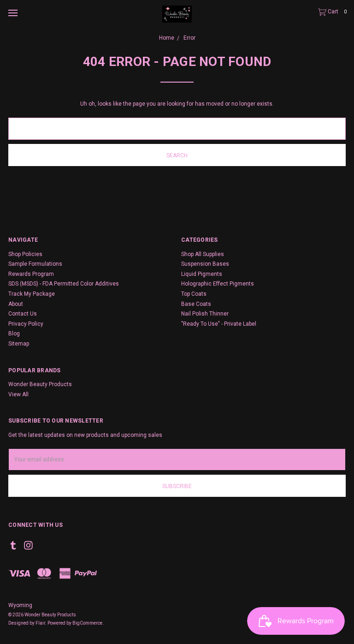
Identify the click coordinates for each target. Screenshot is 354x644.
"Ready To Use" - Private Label (218, 324)
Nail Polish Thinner (205, 313)
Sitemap (18, 343)
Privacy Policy (25, 324)
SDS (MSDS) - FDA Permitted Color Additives (63, 283)
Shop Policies (25, 254)
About (15, 304)
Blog (14, 333)
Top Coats (193, 294)
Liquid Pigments (201, 274)
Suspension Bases (205, 264)
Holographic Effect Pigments (217, 283)
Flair (40, 623)
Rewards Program (31, 274)
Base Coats (196, 304)
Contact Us (22, 313)
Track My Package (31, 294)
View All (18, 394)
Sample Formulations (35, 264)
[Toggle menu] (12, 12)
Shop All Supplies (202, 254)
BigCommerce (87, 623)
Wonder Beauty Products (40, 384)
